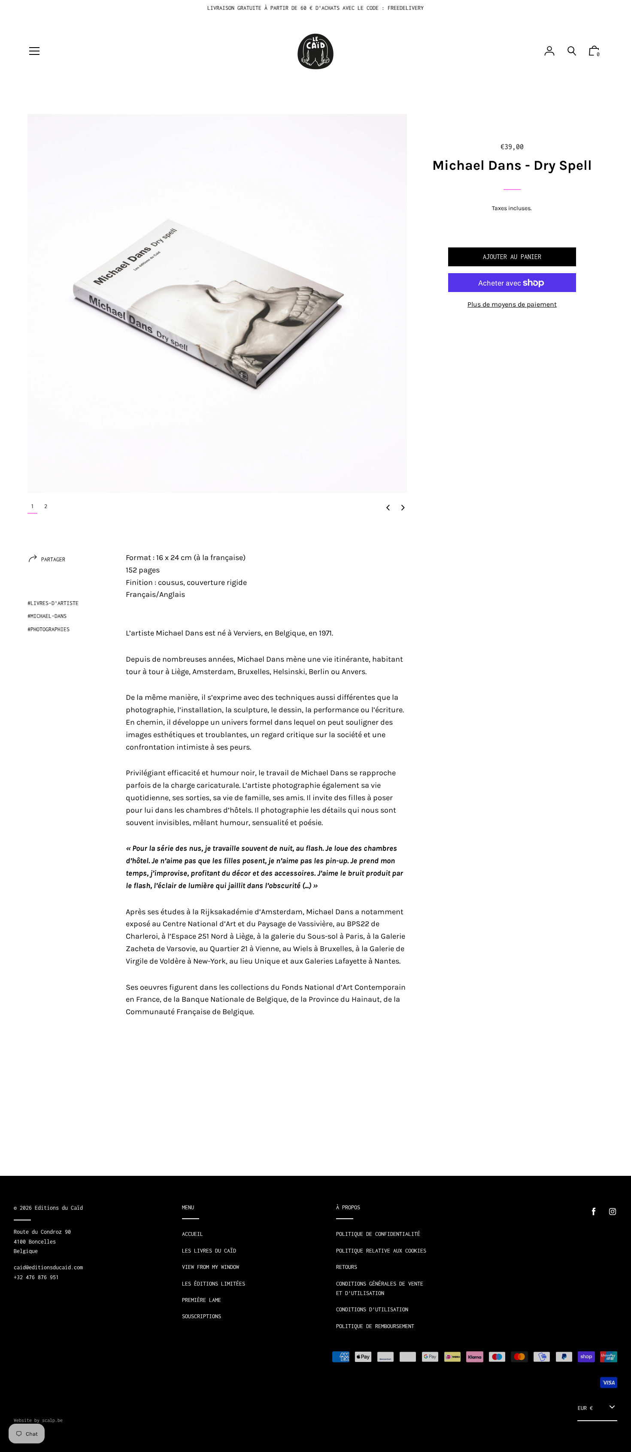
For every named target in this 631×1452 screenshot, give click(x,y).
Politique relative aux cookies (381, 1250)
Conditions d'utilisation (372, 1309)
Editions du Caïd (59, 1208)
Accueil (192, 1234)
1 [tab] (32, 506)
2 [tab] (45, 506)
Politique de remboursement (375, 1326)
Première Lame (201, 1300)
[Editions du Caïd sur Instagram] (612, 1212)
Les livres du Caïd (209, 1250)
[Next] (403, 508)
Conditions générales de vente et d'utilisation (379, 1288)
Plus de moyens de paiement (512, 305)
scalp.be (52, 1420)
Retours (346, 1267)
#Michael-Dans (47, 616)
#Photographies (48, 629)
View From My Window (210, 1267)
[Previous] (388, 508)
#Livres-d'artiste (53, 603)
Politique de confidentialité (378, 1234)
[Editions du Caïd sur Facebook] (593, 1212)
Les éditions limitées (213, 1283)
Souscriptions (201, 1316)
